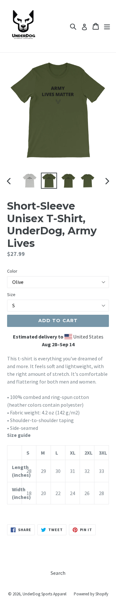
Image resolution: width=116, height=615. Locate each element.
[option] (29, 180)
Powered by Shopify (91, 594)
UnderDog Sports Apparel (44, 594)
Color (12, 271)
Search (58, 573)
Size (11, 294)
